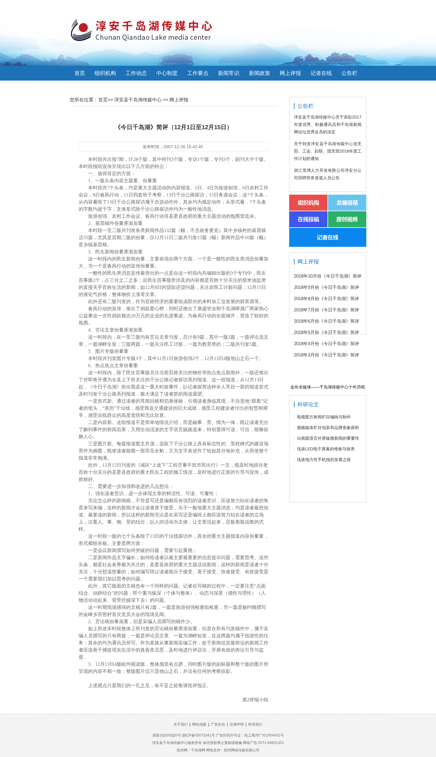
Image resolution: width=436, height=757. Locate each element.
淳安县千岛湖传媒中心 (138, 99)
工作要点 (198, 73)
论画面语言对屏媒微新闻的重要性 (328, 438)
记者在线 (321, 73)
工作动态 (136, 73)
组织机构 (105, 73)
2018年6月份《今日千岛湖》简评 (326, 321)
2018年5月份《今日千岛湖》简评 (326, 332)
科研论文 (308, 404)
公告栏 (349, 73)
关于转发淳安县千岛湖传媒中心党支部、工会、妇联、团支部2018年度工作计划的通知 (328, 151)
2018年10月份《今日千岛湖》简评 (328, 276)
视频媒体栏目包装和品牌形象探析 (328, 427)
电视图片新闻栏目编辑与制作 (324, 416)
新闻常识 (228, 73)
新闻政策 (259, 73)
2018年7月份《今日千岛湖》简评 (326, 309)
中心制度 (167, 73)
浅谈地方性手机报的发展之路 (324, 459)
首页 (79, 73)
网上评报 (290, 73)
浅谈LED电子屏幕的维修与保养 (326, 448)
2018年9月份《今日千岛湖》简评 (326, 287)
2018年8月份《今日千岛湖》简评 (326, 298)
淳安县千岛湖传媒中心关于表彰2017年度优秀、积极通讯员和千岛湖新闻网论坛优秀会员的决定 (328, 124)
